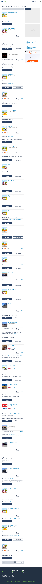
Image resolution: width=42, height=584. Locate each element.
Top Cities (23, 572)
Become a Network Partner (6, 576)
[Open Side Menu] (40, 1)
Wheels (27, 43)
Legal (34, 581)
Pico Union (13, 335)
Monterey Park (10, 374)
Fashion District (18, 219)
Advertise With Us (4, 575)
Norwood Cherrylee (11, 501)
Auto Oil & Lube (28, 46)
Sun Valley (14, 203)
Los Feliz (9, 413)
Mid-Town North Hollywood (16, 355)
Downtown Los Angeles (11, 219)
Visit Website (18, 24)
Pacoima (13, 434)
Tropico (9, 43)
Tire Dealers (28, 40)
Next (21, 562)
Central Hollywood (14, 313)
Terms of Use (30, 581)
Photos (22, 35)
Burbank (9, 394)
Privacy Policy (9, 581)
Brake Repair (28, 44)
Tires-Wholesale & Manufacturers (13, 13)
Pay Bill (13, 576)
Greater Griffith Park (18, 413)
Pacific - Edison (10, 136)
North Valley (10, 203)
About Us (3, 572)
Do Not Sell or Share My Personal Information (20, 581)
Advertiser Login (14, 572)
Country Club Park (19, 457)
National (13, 575)
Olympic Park (14, 457)
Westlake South (17, 518)
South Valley (10, 355)
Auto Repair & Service (29, 42)
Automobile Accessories (30, 45)
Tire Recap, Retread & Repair (31, 41)
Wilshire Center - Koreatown (12, 535)
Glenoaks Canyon (10, 21)
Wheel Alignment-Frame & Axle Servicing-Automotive (31, 48)
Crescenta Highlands (11, 83)
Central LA (22, 219)
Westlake (9, 518)
